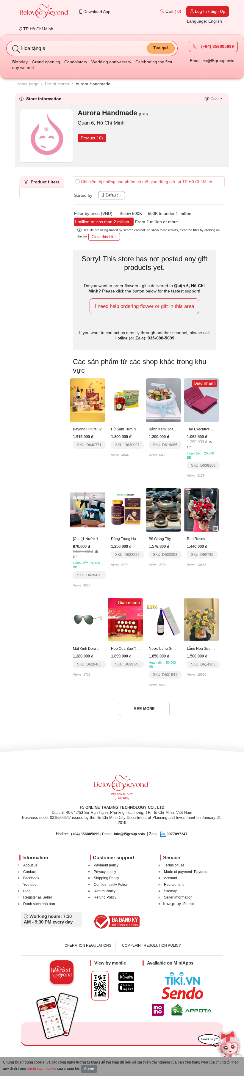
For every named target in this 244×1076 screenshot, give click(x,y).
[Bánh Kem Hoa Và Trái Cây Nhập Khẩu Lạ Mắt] (163, 400)
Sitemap (170, 891)
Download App (96, 11)
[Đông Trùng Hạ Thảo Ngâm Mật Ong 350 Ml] (125, 509)
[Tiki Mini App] (183, 978)
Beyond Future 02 (87, 429)
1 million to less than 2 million (101, 221)
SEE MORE (144, 709)
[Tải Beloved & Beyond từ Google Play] (126, 976)
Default (111, 195)
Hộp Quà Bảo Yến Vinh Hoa (134, 648)
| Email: (91, 834)
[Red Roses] (201, 509)
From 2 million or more (156, 221)
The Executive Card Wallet (208, 429)
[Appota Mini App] (193, 1010)
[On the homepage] (44, 11)
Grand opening (46, 61)
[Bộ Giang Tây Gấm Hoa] (163, 509)
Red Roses (196, 539)
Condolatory (75, 61)
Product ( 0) (92, 138)
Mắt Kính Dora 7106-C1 (92, 648)
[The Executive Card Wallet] (201, 400)
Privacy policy (105, 872)
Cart (172, 11)
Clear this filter (104, 237)
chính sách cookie (41, 1068)
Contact (29, 872)
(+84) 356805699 (217, 46)
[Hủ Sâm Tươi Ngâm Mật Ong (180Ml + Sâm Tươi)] (125, 400)
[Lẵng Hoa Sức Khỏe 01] (201, 619)
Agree (89, 1068)
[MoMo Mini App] (159, 1010)
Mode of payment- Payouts (185, 872)
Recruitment (174, 884)
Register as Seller (37, 897)
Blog (27, 891)
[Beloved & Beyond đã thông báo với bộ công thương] (115, 921)
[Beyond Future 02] (87, 400)
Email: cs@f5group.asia (212, 60)
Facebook (31, 878)
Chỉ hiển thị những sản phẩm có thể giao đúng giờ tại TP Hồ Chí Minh (146, 181)
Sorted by (83, 195)
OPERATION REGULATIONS (88, 945)
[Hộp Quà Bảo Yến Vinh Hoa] (125, 619)
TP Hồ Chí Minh (37, 28)
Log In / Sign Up (209, 11)
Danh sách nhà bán (39, 904)
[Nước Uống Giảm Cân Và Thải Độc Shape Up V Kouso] (163, 619)
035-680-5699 (161, 338)
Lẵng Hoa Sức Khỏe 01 (206, 648)
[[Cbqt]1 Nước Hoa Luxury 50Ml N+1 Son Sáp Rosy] (87, 509)
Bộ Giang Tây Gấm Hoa (168, 539)
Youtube (30, 884)
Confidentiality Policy (111, 884)
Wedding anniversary (111, 61)
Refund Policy (105, 897)
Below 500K (131, 213)
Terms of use (174, 865)
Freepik (189, 904)
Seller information (178, 897)
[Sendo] (183, 993)
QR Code (212, 99)
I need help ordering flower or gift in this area (144, 306)
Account (170, 878)
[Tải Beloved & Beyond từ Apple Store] (126, 987)
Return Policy (104, 891)
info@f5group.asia (129, 834)
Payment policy (106, 865)
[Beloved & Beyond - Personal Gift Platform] (122, 789)
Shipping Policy (106, 878)
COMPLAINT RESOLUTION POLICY (151, 945)
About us (30, 865)
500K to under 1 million (169, 213)
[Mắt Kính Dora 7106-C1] (87, 619)
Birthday (20, 61)
